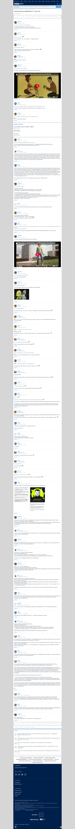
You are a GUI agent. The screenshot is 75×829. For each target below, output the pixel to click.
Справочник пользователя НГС (21, 767)
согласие (50, 6)
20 (54, 16)
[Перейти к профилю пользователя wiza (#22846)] (15, 151)
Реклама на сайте (18, 790)
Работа (21, 1)
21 (56, 16)
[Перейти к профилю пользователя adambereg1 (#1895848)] (15, 22)
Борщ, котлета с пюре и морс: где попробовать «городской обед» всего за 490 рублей (34, 742)
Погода (29, 1)
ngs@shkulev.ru (27, 808)
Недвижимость (16, 1)
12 (36, 16)
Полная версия (17, 765)
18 (50, 16)
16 (45, 16)
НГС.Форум (15, 9)
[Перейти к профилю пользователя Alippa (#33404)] (15, 103)
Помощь (16, 795)
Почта (36, 1)
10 (32, 16)
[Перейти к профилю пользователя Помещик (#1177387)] (15, 34)
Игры (57, 1)
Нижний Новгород (18, 784)
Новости (25, 1)
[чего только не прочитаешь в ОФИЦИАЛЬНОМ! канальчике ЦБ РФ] (37, 498)
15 (43, 16)
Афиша (43, 1)
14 (41, 16)
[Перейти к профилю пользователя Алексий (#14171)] (15, 56)
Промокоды (53, 1)
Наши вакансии (17, 794)
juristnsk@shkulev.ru (41, 809)
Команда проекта (18, 792)
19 (52, 16)
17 (47, 16)
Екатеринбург (17, 782)
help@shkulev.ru (22, 810)
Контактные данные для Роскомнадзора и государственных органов (26, 800)
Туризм (39, 1)
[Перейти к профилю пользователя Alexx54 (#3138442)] (15, 636)
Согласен (58, 6)
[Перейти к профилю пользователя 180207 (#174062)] (15, 339)
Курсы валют (47, 1)
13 (39, 16)
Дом (32, 1)
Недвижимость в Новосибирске (30, 9)
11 (34, 16)
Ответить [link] (15, 29)
